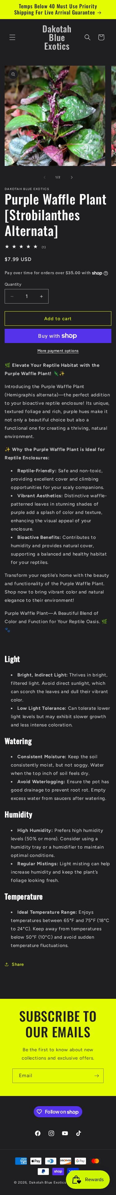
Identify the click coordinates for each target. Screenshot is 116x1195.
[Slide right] (72, 177)
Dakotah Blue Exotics (48, 1183)
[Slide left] (44, 177)
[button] (12, 37)
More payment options (58, 351)
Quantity (13, 284)
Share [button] (18, 964)
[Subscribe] (96, 1076)
